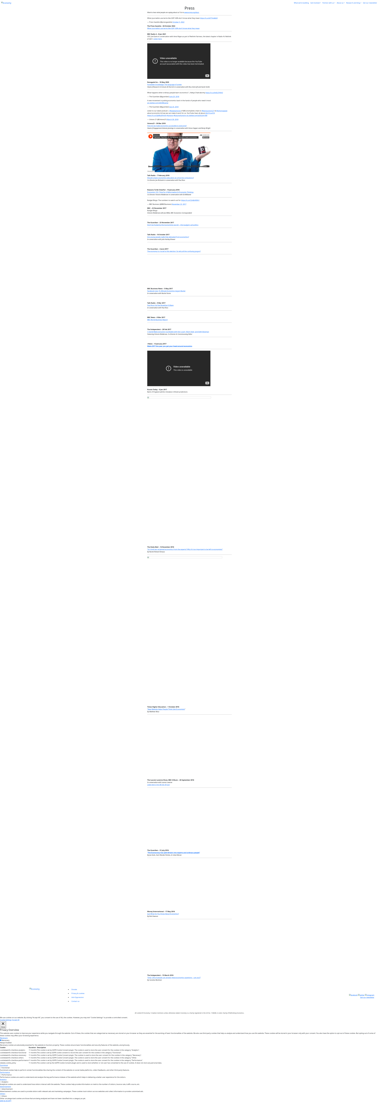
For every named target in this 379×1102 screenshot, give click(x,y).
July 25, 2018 (173, 107)
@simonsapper (221, 111)
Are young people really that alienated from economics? (168, 237)
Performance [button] (5, 1072)
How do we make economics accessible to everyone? (167, 126)
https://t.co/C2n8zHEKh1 (190, 200)
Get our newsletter (370, 3)
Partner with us (328, 3)
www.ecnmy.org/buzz (191, 12)
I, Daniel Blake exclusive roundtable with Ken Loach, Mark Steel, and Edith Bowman (178, 332)
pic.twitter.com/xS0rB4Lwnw (157, 103)
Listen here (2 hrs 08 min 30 (157, 785)
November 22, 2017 (179, 204)
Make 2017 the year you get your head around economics (169, 346)
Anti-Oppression (77, 997)
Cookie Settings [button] (6, 1020)
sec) (168, 785)
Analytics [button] (3, 1079)
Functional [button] (4, 1065)
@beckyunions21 (208, 111)
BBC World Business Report (157, 320)
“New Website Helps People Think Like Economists (166, 709)
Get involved (315, 3)
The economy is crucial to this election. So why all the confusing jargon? (174, 251)
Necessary (5, 1040)
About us (340, 3)
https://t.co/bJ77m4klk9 (209, 18)
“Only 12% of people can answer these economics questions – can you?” (174, 978)
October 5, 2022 (178, 22)
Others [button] (2, 1094)
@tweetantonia (175, 111)
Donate (74, 989)
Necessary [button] (4, 1038)
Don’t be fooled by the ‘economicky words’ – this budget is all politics (172, 225)
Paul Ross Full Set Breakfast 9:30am (160, 305)
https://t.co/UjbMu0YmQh (157, 115)
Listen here (157, 39)
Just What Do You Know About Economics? (163, 914)
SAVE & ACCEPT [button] (5, 1101)
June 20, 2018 (174, 97)
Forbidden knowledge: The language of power (164, 84)
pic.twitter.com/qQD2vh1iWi (196, 115)
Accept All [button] (15, 1020)
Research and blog (353, 3)
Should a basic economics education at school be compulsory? (170, 178)
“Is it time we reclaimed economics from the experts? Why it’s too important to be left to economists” (185, 549)
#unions (170, 115)
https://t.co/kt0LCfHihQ (214, 93)
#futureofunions (180, 115)
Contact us (75, 1001)
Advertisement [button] (5, 1087)
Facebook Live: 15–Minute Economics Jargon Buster (166, 291)
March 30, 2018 (172, 119)
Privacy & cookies (77, 993)
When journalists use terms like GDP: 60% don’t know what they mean (173, 28)
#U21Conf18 (210, 113)
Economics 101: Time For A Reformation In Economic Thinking (170, 192)
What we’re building (301, 3)
